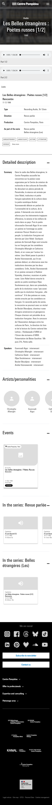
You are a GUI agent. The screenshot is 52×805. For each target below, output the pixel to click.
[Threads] (26, 635)
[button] (26, 163)
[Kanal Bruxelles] (18, 752)
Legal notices (7, 797)
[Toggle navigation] (48, 4)
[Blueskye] (35, 635)
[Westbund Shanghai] (37, 752)
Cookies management (42, 797)
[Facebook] (16, 635)
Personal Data (29, 797)
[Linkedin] (7, 646)
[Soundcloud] (35, 646)
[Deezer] (26, 646)
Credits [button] (3, 87)
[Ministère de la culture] (26, 784)
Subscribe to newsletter (26, 655)
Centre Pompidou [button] (10, 679)
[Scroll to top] (46, 799)
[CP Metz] (19, 738)
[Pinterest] (16, 646)
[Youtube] (44, 646)
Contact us (26, 664)
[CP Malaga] (34, 738)
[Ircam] (36, 723)
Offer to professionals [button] (12, 686)
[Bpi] (18, 723)
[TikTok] (44, 635)
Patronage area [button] (9, 700)
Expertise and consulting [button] (13, 693)
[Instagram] (7, 635)
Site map (16, 797)
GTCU (22, 797)
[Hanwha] (26, 767)
